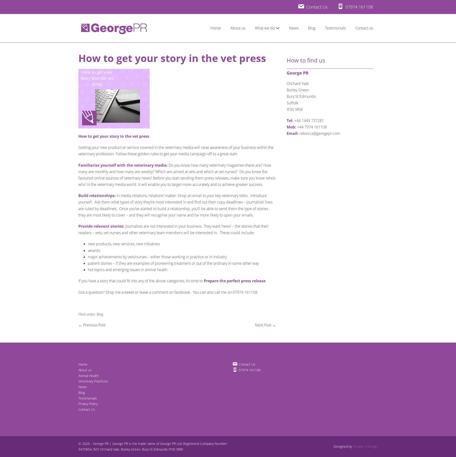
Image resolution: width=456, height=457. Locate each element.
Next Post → (265, 325)
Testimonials (335, 28)
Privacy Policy (88, 403)
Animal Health (88, 375)
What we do (265, 28)
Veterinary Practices (93, 381)
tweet (129, 292)
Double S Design (365, 446)
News (294, 28)
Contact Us (86, 409)
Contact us (364, 28)
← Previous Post (91, 325)
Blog (311, 28)
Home (215, 28)
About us (237, 28)
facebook (182, 292)
